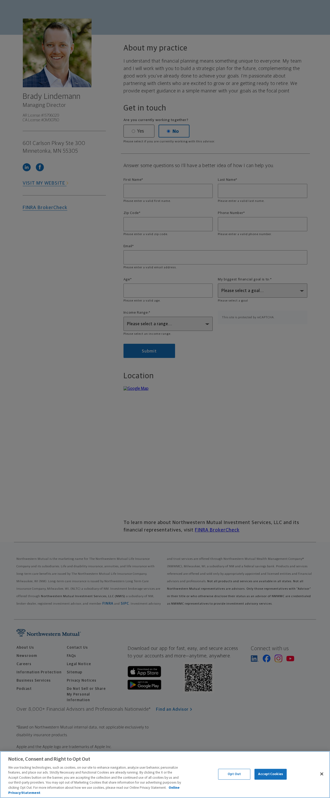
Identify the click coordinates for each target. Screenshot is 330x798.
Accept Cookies (270, 774)
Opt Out (234, 774)
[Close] (321, 773)
